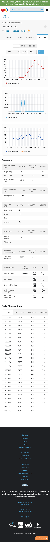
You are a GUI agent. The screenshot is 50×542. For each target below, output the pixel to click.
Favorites (5, 18)
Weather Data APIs (25, 447)
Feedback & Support (25, 459)
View (41, 52)
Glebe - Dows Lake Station (15, 31)
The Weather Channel (20, 525)
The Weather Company (12, 525)
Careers (25, 444)
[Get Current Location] (42, 9)
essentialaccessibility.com (25, 485)
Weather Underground (28, 525)
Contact (25, 441)
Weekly (23, 46)
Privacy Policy (25, 467)
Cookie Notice (25, 470)
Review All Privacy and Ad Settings (25, 503)
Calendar (30, 37)
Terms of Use (25, 464)
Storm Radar (37, 525)
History (42, 37)
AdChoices (25, 476)
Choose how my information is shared (25, 510)
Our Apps (25, 435)
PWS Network (25, 453)
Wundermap (25, 456)
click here (40, 4)
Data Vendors (25, 479)
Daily (16, 46)
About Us (25, 438)
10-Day (19, 37)
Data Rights (25, 517)
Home (4, 9)
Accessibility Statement (25, 473)
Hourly (10, 37)
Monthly (32, 46)
